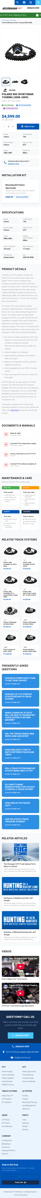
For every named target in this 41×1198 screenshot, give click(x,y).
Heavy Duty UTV (7, 1096)
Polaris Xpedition (8, 1078)
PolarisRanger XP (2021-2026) (9, 650)
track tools (15, 410)
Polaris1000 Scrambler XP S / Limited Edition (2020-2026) (10, 594)
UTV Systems (7, 1099)
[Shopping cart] (30, 2)
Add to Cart (29, 126)
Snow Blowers (7, 1126)
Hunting (25, 1096)
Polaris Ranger (7, 1071)
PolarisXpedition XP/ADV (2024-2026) (29, 650)
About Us (5, 1154)
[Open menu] (38, 2)
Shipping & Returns (8, 1150)
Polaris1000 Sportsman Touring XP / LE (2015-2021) (29, 593)
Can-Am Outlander (28, 1081)
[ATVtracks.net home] (12, 9)
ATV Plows (6, 1123)
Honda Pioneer (7, 1081)
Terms (16, 1195)
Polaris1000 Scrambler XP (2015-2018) (10, 564)
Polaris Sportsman (29, 1071)
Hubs (24, 1120)
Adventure (25, 1109)
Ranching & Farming (29, 1102)
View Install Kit (22, 197)
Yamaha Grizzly (28, 1078)
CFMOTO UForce (8, 1085)
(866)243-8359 (33, 8)
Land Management (29, 1105)
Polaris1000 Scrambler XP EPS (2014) (29, 564)
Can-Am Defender (8, 1075)
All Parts (25, 1130)
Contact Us (6, 1147)
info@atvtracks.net (22, 1057)
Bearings (25, 1123)
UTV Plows (6, 1120)
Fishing (25, 1099)
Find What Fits (7, 1141)
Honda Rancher (28, 1075)
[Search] (17, 2)
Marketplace (6, 1144)
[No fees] (31, 15)
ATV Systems (7, 1102)
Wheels (25, 1126)
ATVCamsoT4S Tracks (9, 20)
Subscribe (19, 1182)
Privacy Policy (23, 1195)
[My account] (24, 2)
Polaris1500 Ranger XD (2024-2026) (10, 623)
